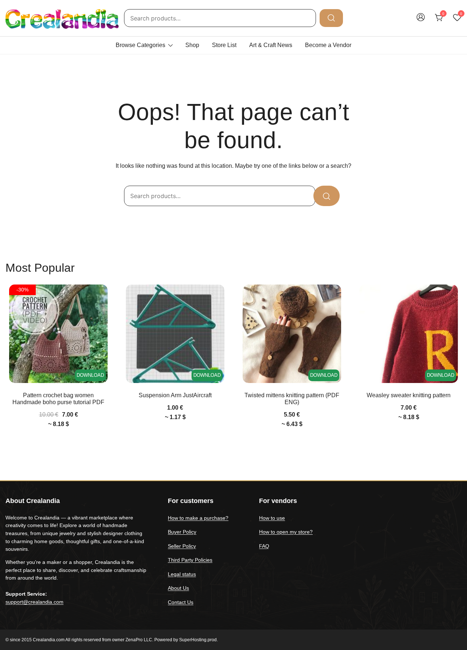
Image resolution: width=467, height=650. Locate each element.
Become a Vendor (328, 45)
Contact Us (180, 602)
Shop (192, 45)
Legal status (182, 574)
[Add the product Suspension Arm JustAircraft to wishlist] (218, 296)
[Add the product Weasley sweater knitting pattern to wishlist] (451, 296)
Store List (224, 45)
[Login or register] (421, 21)
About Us (178, 588)
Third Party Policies (190, 560)
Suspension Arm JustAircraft (175, 395)
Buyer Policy (182, 532)
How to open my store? (286, 532)
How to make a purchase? (198, 518)
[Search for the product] (331, 18)
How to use (272, 518)
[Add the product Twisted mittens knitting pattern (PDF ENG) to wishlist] (334, 296)
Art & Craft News (270, 45)
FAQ (264, 546)
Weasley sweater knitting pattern (409, 395)
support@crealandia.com (34, 602)
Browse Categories (140, 45)
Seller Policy (182, 546)
